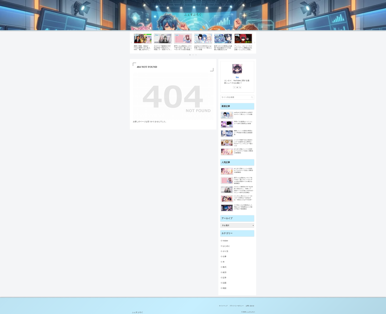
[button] (252, 97)
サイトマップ (223, 306)
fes (237, 77)
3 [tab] (196, 55)
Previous (131, 43)
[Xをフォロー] (234, 87)
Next (255, 43)
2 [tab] (193, 55)
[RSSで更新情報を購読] (240, 87)
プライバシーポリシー (237, 306)
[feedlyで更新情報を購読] (237, 87)
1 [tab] (190, 55)
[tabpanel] (142, 42)
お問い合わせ (250, 306)
